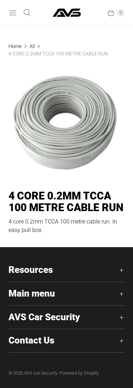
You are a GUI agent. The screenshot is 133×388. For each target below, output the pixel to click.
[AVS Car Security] (66, 12)
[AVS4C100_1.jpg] (66, 123)
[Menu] (13, 12)
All (32, 46)
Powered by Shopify (79, 373)
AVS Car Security (40, 373)
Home (15, 46)
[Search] (27, 12)
